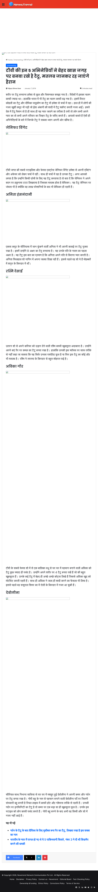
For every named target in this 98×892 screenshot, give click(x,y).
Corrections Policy (57, 883)
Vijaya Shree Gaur (14, 88)
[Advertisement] (49, 27)
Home (10, 60)
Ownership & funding (28, 883)
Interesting (18, 60)
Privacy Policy (31, 879)
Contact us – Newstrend (48, 879)
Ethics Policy (43, 883)
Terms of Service (73, 883)
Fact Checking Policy (81, 879)
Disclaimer (20, 879)
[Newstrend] (20, 4)
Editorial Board (65, 879)
